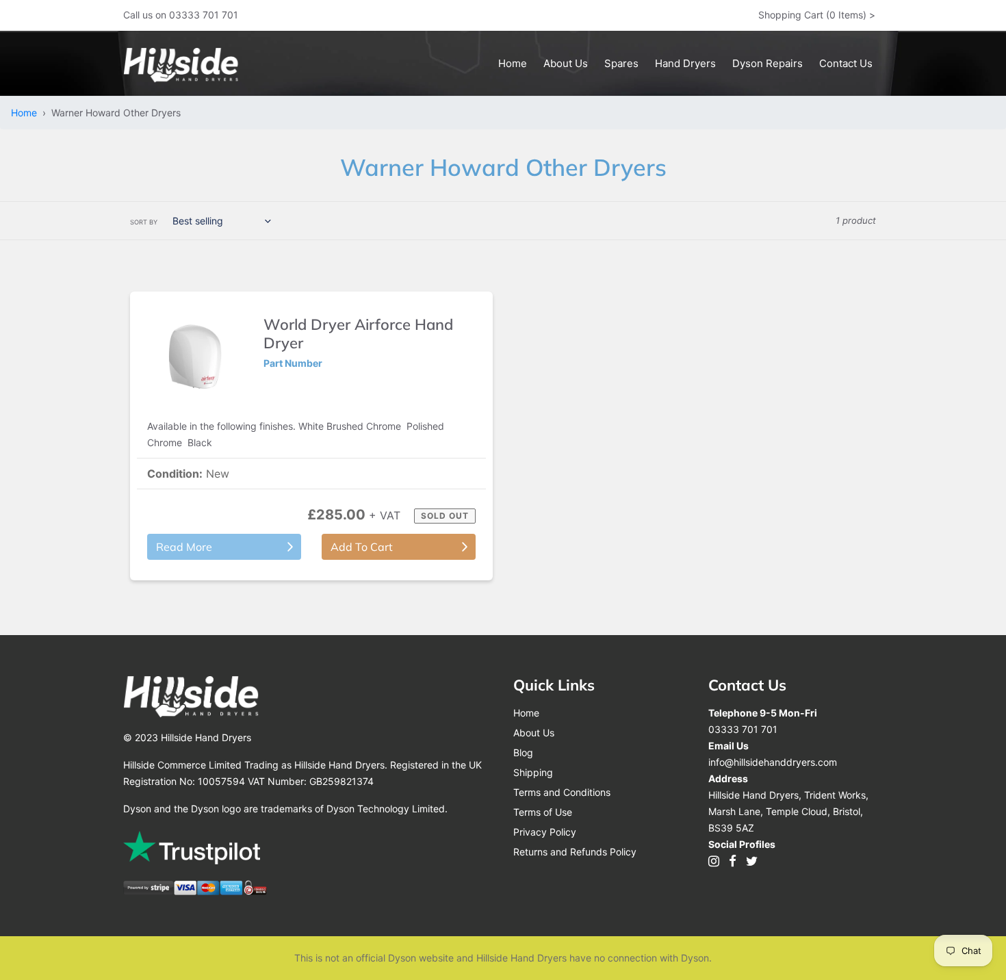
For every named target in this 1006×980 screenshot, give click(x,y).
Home (26, 112)
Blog (523, 752)
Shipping (533, 772)
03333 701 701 (742, 729)
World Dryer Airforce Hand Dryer (358, 333)
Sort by (143, 222)
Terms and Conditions (561, 792)
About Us (533, 732)
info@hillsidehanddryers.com (772, 762)
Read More (184, 547)
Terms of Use (542, 812)
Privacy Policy (544, 832)
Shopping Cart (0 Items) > (816, 15)
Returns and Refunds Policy (574, 852)
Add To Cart (362, 547)
